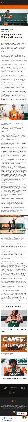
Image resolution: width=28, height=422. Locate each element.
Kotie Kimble (20, 184)
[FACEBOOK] (6, 31)
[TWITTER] (5, 31)
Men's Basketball (6, 7)
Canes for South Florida (8, 355)
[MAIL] (8, 31)
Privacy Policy (12, 407)
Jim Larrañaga (19, 98)
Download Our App (20, 408)
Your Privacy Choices (11, 418)
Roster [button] (26, 6)
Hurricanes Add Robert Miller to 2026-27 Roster (13, 330)
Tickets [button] (14, 6)
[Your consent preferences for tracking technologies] (2, 419)
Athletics (3, 353)
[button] (26, 2)
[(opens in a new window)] (6, 388)
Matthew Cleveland (17, 43)
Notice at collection (7, 420)
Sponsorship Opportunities (9, 408)
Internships (11, 406)
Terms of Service (21, 407)
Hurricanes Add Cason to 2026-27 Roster (13, 378)
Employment (4, 406)
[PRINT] (10, 31)
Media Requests (18, 406)
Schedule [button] (19, 6)
